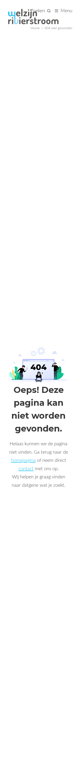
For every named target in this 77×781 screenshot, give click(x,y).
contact (26, 468)
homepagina (23, 460)
